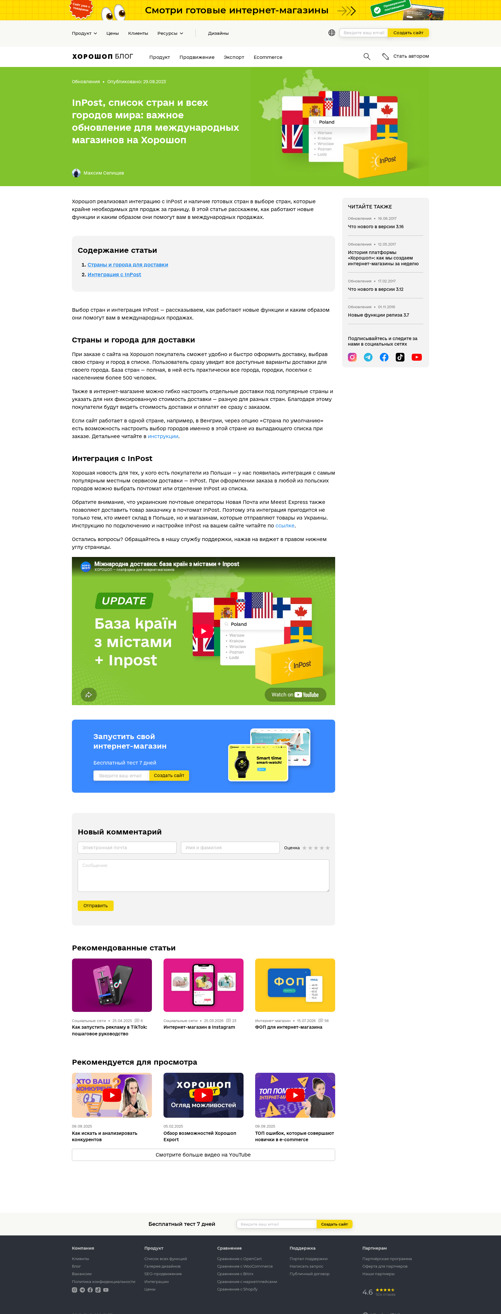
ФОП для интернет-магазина (288, 1027)
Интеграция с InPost (114, 274)
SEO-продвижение (163, 1273)
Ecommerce (268, 57)
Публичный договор (310, 1273)
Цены (112, 33)
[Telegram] (368, 357)
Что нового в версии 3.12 (375, 289)
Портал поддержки (309, 1258)
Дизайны (218, 33)
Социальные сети (89, 1021)
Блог (76, 1266)
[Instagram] (352, 357)
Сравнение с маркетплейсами (247, 1281)
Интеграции (156, 1281)
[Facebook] (384, 357)
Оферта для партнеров (385, 1266)
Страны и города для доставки (128, 264)
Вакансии (82, 1273)
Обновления (86, 81)
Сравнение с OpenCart (239, 1258)
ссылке (285, 525)
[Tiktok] (400, 357)
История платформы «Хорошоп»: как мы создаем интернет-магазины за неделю (383, 258)
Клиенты (138, 33)
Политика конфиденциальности (103, 1281)
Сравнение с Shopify (237, 1289)
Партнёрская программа (387, 1258)
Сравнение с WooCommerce (245, 1266)
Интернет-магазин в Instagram (199, 1027)
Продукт (159, 57)
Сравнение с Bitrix (235, 1273)
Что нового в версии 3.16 (376, 226)
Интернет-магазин (273, 1021)
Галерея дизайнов (162, 1266)
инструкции (163, 436)
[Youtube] (416, 357)
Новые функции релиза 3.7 (378, 315)
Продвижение (197, 57)
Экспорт (234, 57)
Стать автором (410, 56)
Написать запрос (306, 1266)
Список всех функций (165, 1258)
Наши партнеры (378, 1273)
